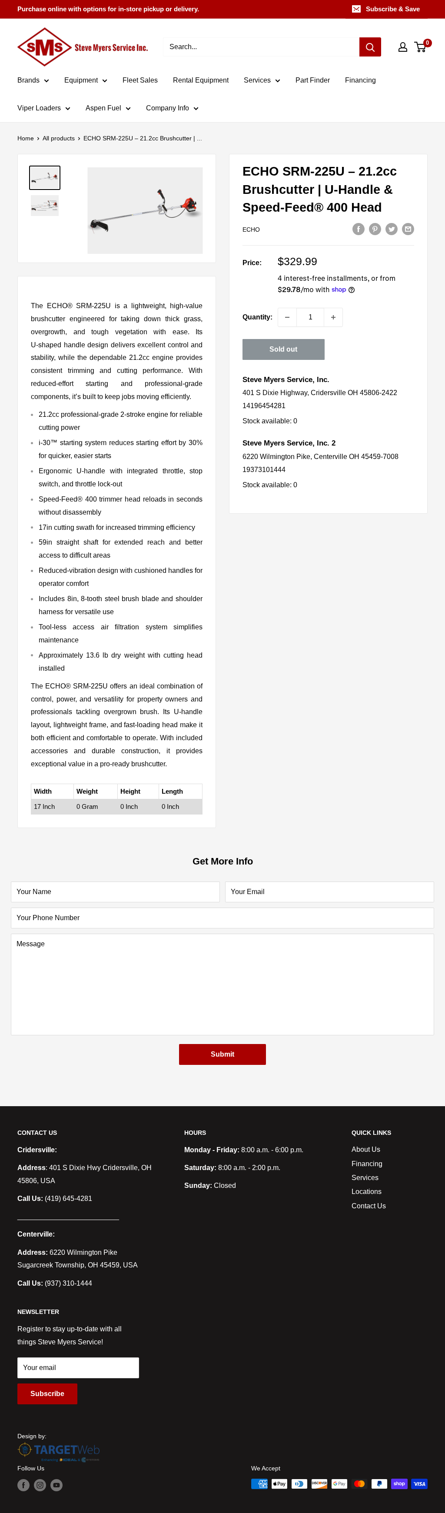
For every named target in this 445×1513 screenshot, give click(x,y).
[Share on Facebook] (358, 229)
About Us (366, 1149)
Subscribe (47, 1393)
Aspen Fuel (103, 108)
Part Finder (313, 80)
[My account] (403, 47)
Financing (360, 80)
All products (59, 138)
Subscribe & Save (393, 9)
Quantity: (257, 317)
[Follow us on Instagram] (40, 1485)
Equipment (81, 80)
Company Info (167, 108)
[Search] (370, 47)
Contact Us (369, 1206)
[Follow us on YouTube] (56, 1485)
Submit (222, 1054)
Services (257, 80)
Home (25, 138)
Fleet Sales (140, 80)
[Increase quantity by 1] (333, 317)
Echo (251, 229)
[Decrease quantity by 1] (287, 317)
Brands (28, 80)
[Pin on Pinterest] (375, 229)
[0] (420, 47)
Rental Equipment (201, 80)
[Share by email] (408, 229)
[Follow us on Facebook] (23, 1485)
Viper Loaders (39, 108)
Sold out (283, 349)
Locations (367, 1191)
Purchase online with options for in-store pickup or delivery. (108, 9)
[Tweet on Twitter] (391, 229)
